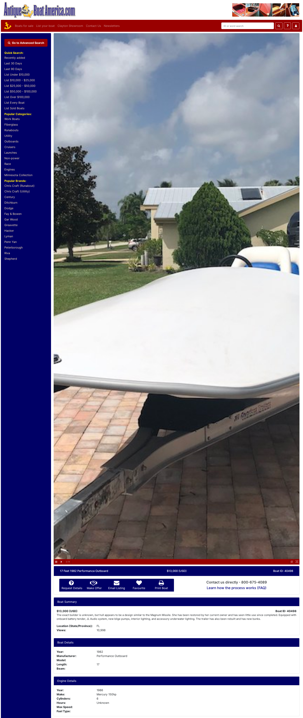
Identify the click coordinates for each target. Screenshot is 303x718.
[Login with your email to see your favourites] (295, 25)
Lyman (8, 236)
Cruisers (9, 147)
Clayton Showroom (70, 26)
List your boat (45, 26)
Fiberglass (11, 124)
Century (9, 197)
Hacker (9, 230)
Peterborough (13, 247)
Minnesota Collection (18, 175)
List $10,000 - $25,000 (19, 80)
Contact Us (93, 26)
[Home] (7, 25)
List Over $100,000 (17, 97)
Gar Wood (11, 219)
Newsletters (112, 26)
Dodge (8, 208)
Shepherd (10, 258)
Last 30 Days (13, 63)
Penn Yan (10, 242)
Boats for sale (24, 26)
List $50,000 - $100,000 (20, 91)
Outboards (11, 141)
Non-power (11, 158)
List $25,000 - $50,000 (19, 86)
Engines (9, 169)
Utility (8, 135)
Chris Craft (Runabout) (19, 185)
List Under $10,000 (17, 74)
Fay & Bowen (13, 214)
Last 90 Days (13, 69)
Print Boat (161, 588)
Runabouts (11, 130)
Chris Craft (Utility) (17, 191)
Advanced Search (28, 43)
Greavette (11, 225)
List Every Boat (14, 102)
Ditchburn (10, 202)
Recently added (14, 57)
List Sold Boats (14, 108)
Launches (10, 152)
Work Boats (12, 119)
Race (7, 164)
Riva (7, 253)
